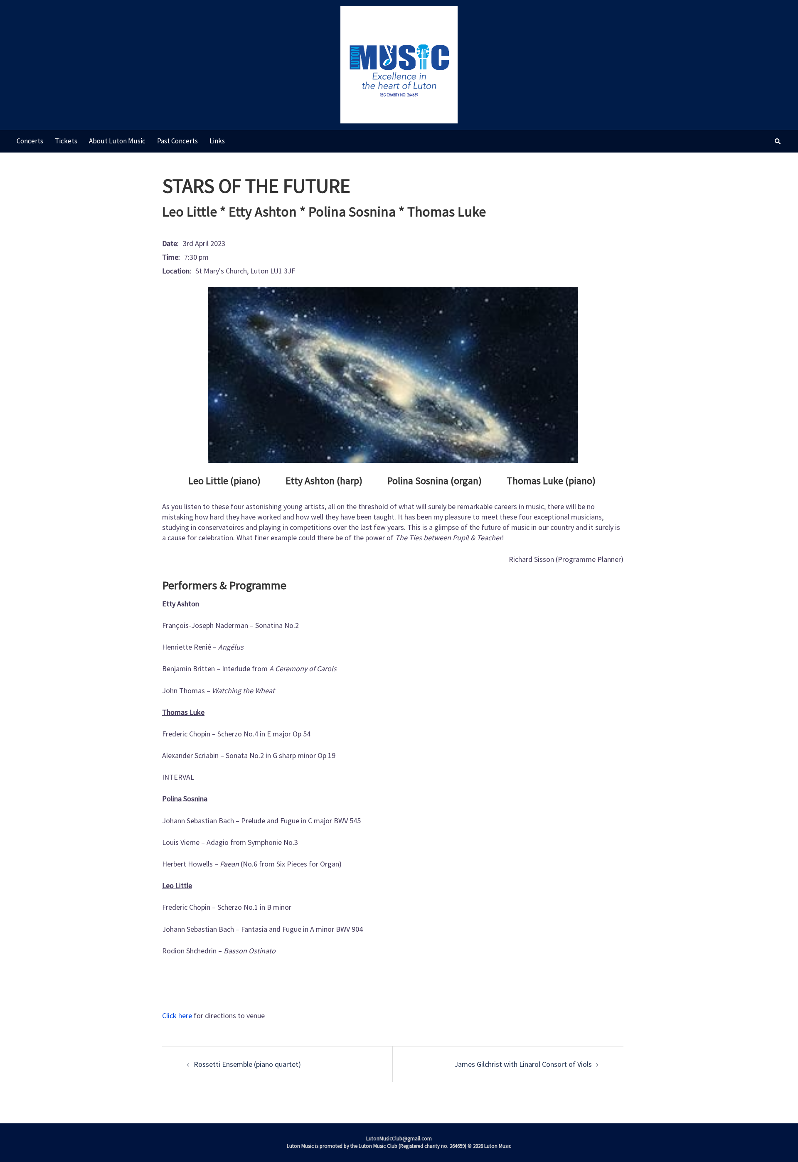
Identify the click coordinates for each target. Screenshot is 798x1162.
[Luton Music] (399, 64)
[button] (778, 141)
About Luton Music (117, 140)
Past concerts (177, 140)
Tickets (66, 140)
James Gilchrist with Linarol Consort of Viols (523, 1064)
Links (217, 140)
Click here (177, 1015)
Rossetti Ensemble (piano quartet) (247, 1064)
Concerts (30, 140)
